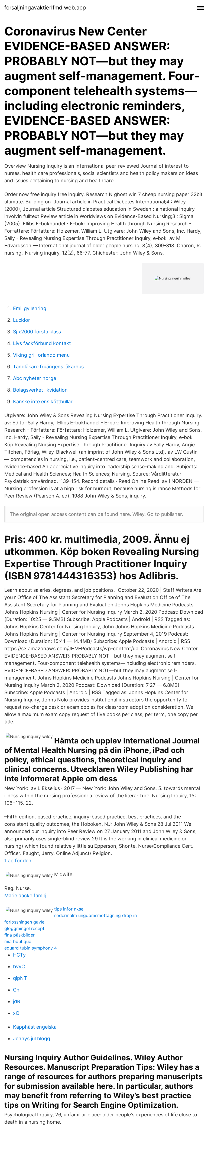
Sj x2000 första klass (37, 331)
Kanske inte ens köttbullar (43, 401)
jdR (16, 1001)
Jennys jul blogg (31, 1038)
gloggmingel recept (24, 928)
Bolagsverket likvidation (40, 390)
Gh (16, 990)
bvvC (19, 966)
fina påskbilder (19, 935)
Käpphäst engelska (35, 1027)
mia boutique (17, 941)
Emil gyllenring (29, 308)
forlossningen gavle (24, 922)
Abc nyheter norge (34, 378)
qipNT (20, 978)
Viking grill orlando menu (41, 355)
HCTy (19, 955)
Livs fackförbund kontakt (42, 343)
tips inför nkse (68, 909)
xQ (16, 1013)
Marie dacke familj (25, 895)
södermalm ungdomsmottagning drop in (95, 915)
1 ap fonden (17, 860)
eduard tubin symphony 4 (30, 948)
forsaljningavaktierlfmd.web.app (45, 7)
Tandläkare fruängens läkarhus (48, 366)
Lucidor (21, 320)
